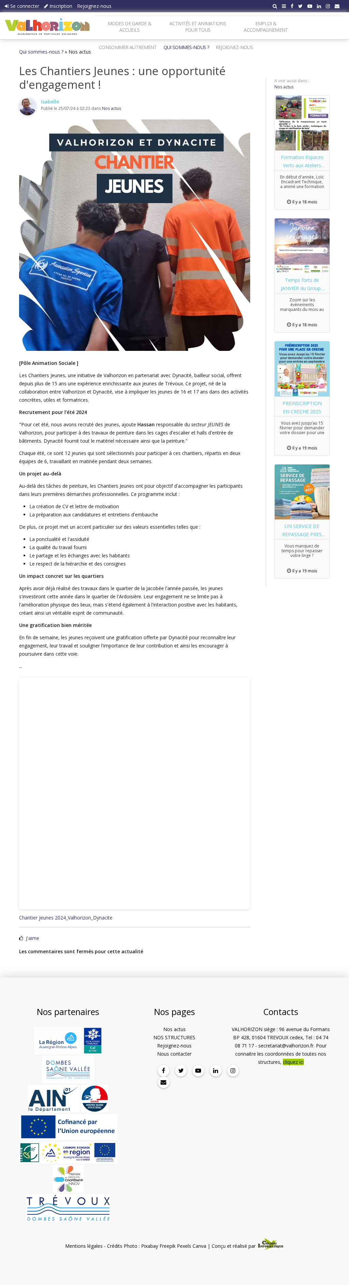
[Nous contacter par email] (337, 6)
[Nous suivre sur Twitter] (300, 6)
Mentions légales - (85, 1246)
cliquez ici (293, 1062)
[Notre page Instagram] (328, 6)
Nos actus (111, 108)
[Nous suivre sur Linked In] (319, 6)
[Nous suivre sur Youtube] (309, 6)
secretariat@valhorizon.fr (286, 1045)
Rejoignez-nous (94, 6)
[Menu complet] (284, 6)
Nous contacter (174, 1054)
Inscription (60, 6)
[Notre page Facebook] (292, 6)
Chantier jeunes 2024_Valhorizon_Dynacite (65, 917)
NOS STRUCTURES (174, 1037)
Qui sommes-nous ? (41, 51)
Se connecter (24, 6)
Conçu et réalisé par (234, 1246)
